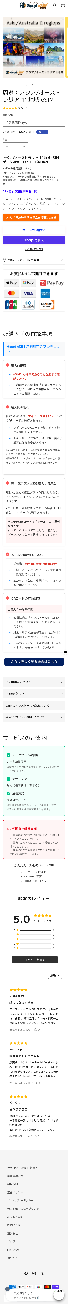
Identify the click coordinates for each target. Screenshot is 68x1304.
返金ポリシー (15, 1192)
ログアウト (13, 1249)
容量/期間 (8, 115)
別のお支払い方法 (34, 248)
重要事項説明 (15, 1176)
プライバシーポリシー (20, 1200)
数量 (5, 139)
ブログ (11, 1241)
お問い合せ (13, 1225)
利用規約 (12, 1184)
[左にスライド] (26, 85)
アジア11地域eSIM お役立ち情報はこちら (31, 217)
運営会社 (12, 1233)
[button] (55, 5)
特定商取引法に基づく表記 (23, 1208)
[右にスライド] (42, 85)
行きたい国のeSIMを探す (22, 1167)
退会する (12, 1258)
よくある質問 (15, 1217)
